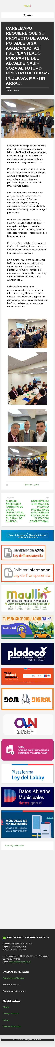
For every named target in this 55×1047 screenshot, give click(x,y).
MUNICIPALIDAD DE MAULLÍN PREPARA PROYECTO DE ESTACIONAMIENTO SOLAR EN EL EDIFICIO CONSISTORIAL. (39, 511)
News (16, 90)
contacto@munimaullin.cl (19, 962)
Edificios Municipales (12, 1026)
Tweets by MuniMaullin (14, 846)
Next (47, 498)
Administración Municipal (13, 978)
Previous (10, 498)
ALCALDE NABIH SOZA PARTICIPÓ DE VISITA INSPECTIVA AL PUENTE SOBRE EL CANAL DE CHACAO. (15, 511)
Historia (6, 1020)
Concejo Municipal (10, 1013)
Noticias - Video (32, 485)
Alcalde (6, 1007)
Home (8, 90)
